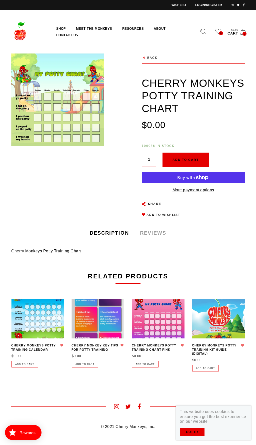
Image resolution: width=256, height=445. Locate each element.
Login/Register (208, 5)
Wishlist (179, 5)
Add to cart (24, 364)
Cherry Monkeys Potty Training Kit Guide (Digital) (214, 350)
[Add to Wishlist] (62, 345)
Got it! (192, 432)
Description (109, 233)
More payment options (193, 190)
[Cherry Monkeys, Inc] (19, 31)
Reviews (153, 233)
